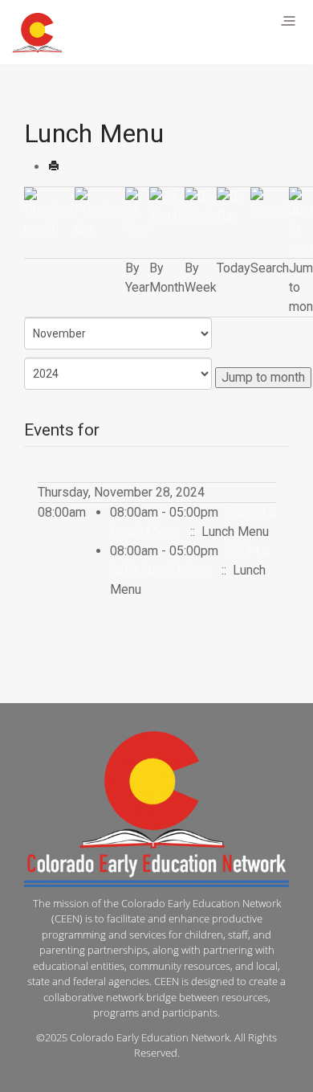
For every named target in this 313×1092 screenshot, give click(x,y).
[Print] (53, 166)
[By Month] (167, 205)
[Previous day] (100, 211)
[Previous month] (49, 211)
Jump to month (263, 377)
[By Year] (137, 211)
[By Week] (201, 205)
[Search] (269, 202)
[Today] (233, 205)
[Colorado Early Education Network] (37, 33)
